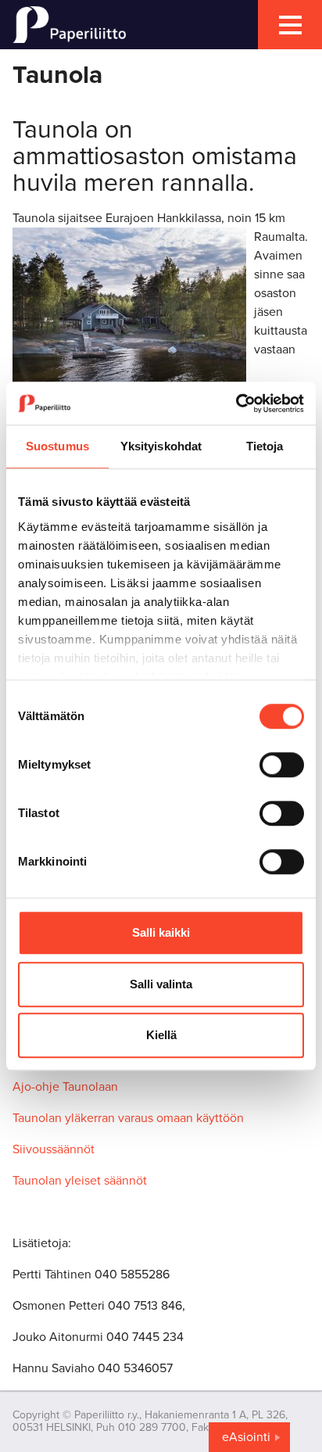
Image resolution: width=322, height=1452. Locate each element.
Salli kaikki (161, 932)
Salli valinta (161, 984)
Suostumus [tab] (57, 446)
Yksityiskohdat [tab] (161, 446)
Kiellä (161, 1034)
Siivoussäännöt (54, 1149)
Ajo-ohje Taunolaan (65, 1087)
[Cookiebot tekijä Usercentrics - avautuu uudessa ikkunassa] (235, 403)
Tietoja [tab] (265, 446)
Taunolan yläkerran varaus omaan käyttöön (128, 1118)
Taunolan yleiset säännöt (80, 1180)
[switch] (281, 764)
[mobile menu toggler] (290, 24)
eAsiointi (246, 1437)
